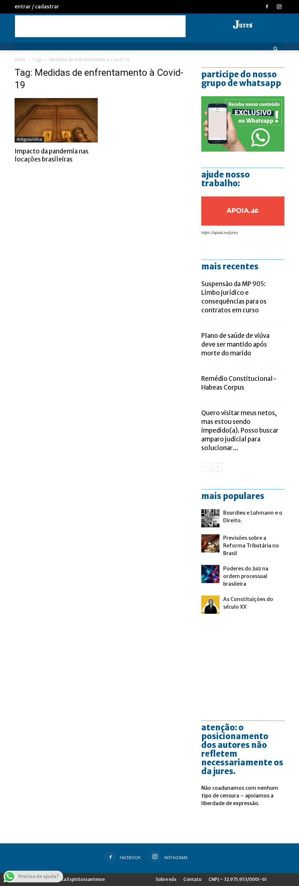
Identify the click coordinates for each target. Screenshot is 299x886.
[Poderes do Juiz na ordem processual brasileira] (210, 574)
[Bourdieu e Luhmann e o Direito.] (210, 518)
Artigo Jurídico (29, 139)
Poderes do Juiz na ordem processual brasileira (245, 576)
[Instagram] (278, 6)
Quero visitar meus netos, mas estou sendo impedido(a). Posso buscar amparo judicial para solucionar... (240, 430)
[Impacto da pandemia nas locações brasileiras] (56, 120)
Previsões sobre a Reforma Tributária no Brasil (251, 546)
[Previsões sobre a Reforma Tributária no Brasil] (210, 543)
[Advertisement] (100, 26)
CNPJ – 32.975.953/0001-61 (238, 879)
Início (20, 59)
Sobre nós (166, 879)
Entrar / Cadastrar (37, 6)
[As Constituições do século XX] (210, 605)
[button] (275, 49)
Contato (192, 879)
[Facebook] (266, 6)
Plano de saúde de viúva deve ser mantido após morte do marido (235, 344)
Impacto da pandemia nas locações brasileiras (52, 155)
